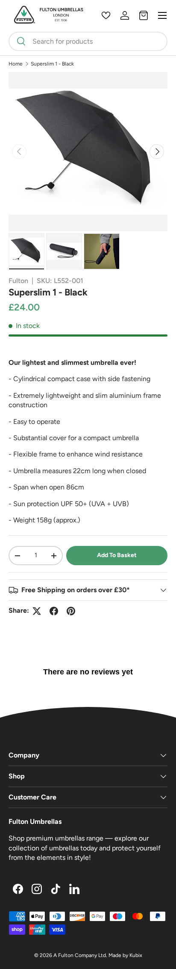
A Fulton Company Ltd (79, 955)
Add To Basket (117, 555)
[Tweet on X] (36, 611)
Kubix (135, 955)
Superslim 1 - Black (52, 63)
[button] (143, 15)
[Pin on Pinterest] (70, 611)
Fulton (18, 281)
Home (16, 63)
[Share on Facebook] (53, 611)
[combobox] (88, 41)
